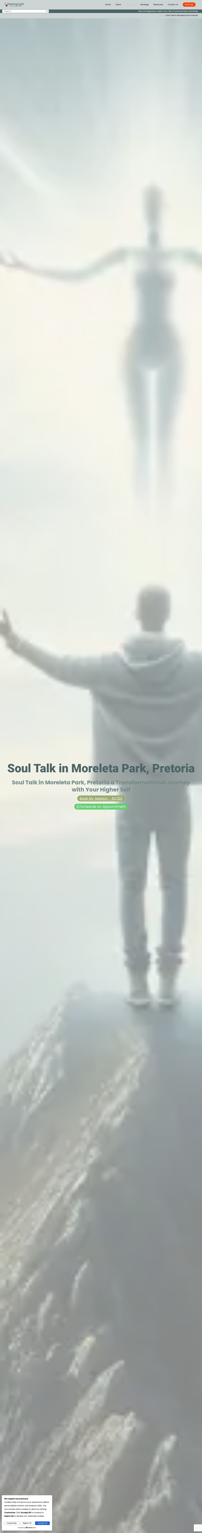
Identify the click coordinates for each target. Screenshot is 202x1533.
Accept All (42, 1523)
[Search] (47, 11)
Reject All (27, 1523)
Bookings (194, 11)
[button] (189, 4)
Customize (11, 1523)
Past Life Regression (147, 11)
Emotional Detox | (181, 11)
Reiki (160, 11)
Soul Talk (167, 11)
